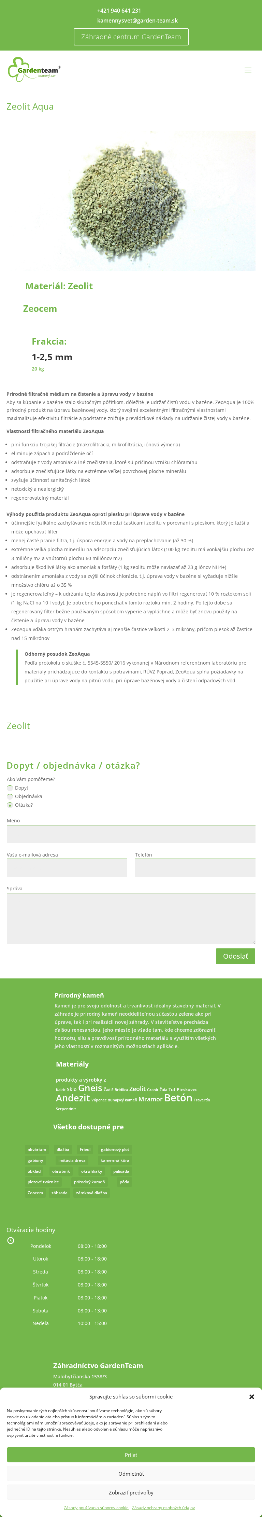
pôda (124, 1182)
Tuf (172, 1089)
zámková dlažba (91, 1193)
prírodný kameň (89, 1182)
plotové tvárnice (43, 1182)
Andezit (73, 1097)
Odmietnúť (131, 1473)
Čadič (108, 1089)
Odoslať (235, 956)
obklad (34, 1171)
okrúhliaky (91, 1171)
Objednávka (28, 796)
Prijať (131, 1454)
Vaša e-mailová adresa (32, 854)
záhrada (60, 1193)
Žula (163, 1089)
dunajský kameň (122, 1100)
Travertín (202, 1100)
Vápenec (98, 1100)
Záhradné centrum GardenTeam (131, 36)
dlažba (63, 1149)
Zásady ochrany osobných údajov (163, 1508)
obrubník (61, 1171)
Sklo (72, 1089)
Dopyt (21, 787)
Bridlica (121, 1089)
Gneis (90, 1088)
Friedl (85, 1149)
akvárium (37, 1149)
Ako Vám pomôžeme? (31, 779)
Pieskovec (187, 1089)
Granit (152, 1089)
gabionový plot (115, 1149)
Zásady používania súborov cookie (96, 1508)
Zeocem (40, 308)
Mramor (151, 1099)
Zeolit (80, 286)
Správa (15, 888)
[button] (251, 1396)
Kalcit (61, 1089)
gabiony (35, 1160)
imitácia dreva (72, 1160)
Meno (13, 820)
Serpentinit (66, 1109)
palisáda (121, 1171)
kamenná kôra (115, 1160)
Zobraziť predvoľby (131, 1492)
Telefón (143, 854)
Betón (178, 1097)
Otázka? (24, 805)
